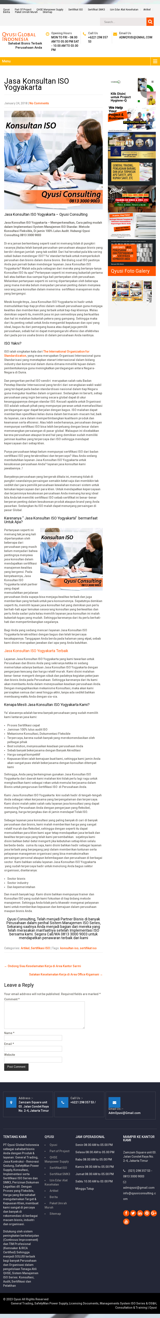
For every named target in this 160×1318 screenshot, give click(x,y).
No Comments (39, 103)
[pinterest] (147, 1213)
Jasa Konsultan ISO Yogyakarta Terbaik (36, 651)
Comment (12, 999)
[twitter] (133, 1213)
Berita (6, 12)
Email (9, 1044)
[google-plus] (154, 1213)
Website (9, 1054)
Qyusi (6, 9)
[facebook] (126, 1213)
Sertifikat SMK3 (96, 9)
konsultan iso (69, 948)
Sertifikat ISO (75, 9)
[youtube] (126, 1221)
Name (9, 1033)
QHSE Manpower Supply (49, 9)
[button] (115, 301)
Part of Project (23, 9)
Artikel (147, 9)
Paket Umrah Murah (26, 12)
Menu (6, 61)
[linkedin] (140, 1213)
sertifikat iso (88, 948)
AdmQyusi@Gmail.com (135, 37)
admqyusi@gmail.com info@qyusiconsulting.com (139, 1193)
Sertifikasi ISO (40, 948)
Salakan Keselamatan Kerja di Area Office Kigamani (66, 974)
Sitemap (47, 12)
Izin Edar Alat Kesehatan (124, 9)
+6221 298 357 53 (82, 1102)
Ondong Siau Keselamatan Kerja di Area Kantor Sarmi (42, 966)
